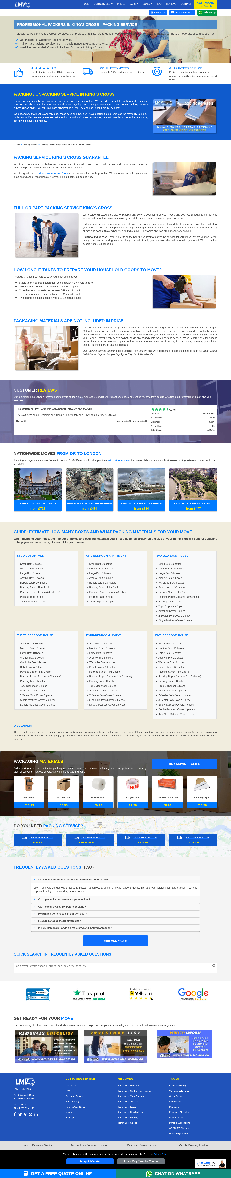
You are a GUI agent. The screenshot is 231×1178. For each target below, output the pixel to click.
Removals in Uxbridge (128, 1117)
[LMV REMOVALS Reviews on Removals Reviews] (38, 994)
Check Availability (177, 1085)
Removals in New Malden (130, 1112)
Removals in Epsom (127, 1107)
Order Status (175, 1096)
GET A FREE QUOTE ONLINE (61, 1173)
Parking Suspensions (179, 1123)
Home (85, 3)
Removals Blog (176, 1117)
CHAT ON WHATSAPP (178, 1173)
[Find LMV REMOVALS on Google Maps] (25, 1115)
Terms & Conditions (75, 1107)
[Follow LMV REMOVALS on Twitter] (20, 1115)
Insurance (70, 1112)
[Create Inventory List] (115, 1046)
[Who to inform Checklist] (184, 1043)
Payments (174, 1107)
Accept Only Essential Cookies (141, 1161)
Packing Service (30, 145)
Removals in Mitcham (128, 1085)
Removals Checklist (179, 1112)
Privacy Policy (160, 1154)
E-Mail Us (21, 1104)
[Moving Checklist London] (46, 1046)
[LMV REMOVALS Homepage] (23, 4)
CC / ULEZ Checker (179, 1128)
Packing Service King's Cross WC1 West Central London (66, 145)
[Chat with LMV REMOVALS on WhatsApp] (150, 1173)
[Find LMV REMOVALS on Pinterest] (30, 1115)
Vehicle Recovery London (193, 1145)
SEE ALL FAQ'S (115, 940)
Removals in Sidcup (127, 1123)
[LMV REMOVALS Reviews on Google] (193, 994)
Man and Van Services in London (89, 1145)
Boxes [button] (147, 3)
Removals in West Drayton (130, 1096)
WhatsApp (210, 12)
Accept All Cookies (90, 1161)
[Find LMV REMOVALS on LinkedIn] (36, 1115)
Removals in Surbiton (128, 1101)
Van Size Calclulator (179, 1091)
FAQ (68, 1091)
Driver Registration (178, 1133)
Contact (186, 3)
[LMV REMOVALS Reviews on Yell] (141, 994)
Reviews (171, 3)
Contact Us (71, 1085)
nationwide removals (119, 460)
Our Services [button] (102, 3)
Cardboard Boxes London (141, 1145)
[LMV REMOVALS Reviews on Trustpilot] (89, 994)
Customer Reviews (75, 1096)
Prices (121, 3)
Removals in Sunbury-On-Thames (134, 1091)
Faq (159, 3)
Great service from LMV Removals (36, 409)
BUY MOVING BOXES (184, 763)
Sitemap (70, 1117)
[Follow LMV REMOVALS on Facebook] (15, 1115)
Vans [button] (133, 3)
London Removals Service (37, 1145)
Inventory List (176, 1101)
